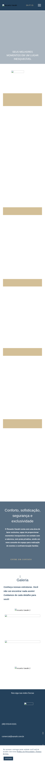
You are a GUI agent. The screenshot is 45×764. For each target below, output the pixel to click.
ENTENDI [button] (8, 758)
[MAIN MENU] (39, 5)
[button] (22, 560)
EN (27, 5)
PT (30, 5)
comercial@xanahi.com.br (13, 736)
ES (32, 5)
